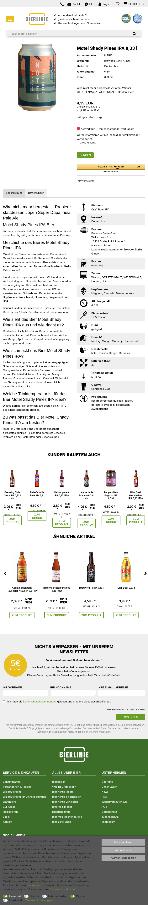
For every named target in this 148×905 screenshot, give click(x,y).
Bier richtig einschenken (66, 796)
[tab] (14, 193)
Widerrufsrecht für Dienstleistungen (24, 796)
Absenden (131, 717)
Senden (85, 155)
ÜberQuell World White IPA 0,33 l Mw (136, 495)
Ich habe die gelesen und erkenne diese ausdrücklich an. (59, 701)
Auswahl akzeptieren (123, 857)
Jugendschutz (110, 816)
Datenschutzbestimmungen (39, 701)
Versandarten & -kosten (17, 786)
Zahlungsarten (12, 781)
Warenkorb (9, 801)
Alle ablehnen (123, 850)
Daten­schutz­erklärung (63, 889)
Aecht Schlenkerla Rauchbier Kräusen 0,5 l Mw (22, 589)
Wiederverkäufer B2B (115, 801)
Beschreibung (14, 192)
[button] (111, 168)
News (105, 791)
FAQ (104, 796)
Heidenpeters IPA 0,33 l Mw (61, 494)
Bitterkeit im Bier (62, 806)
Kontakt (7, 821)
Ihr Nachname (60, 687)
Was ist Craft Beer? (64, 786)
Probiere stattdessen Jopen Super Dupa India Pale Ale (37, 212)
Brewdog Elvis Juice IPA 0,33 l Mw (12, 495)
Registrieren (10, 811)
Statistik (34, 896)
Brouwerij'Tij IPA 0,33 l (91, 587)
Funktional (15, 900)
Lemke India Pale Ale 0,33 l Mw (86, 495)
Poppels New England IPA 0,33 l (111, 495)
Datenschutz (109, 811)
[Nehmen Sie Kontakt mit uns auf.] (63, 4)
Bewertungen (36, 192)
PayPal (80, 896)
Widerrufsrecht (12, 791)
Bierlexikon (59, 781)
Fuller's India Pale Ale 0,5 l (37, 494)
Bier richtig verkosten (65, 801)
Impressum (108, 821)
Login (6, 816)
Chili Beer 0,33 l (126, 587)
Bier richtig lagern (63, 791)
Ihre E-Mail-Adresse (113, 687)
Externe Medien (57, 896)
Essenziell (15, 896)
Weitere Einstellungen (38, 900)
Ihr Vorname (12, 687)
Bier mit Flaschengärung (67, 816)
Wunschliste (87, 181)
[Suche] (133, 33)
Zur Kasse (9, 806)
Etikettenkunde (61, 811)
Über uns (107, 781)
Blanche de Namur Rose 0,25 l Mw (56, 589)
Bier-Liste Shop (61, 821)
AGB (104, 806)
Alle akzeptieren (123, 842)
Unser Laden (109, 786)
